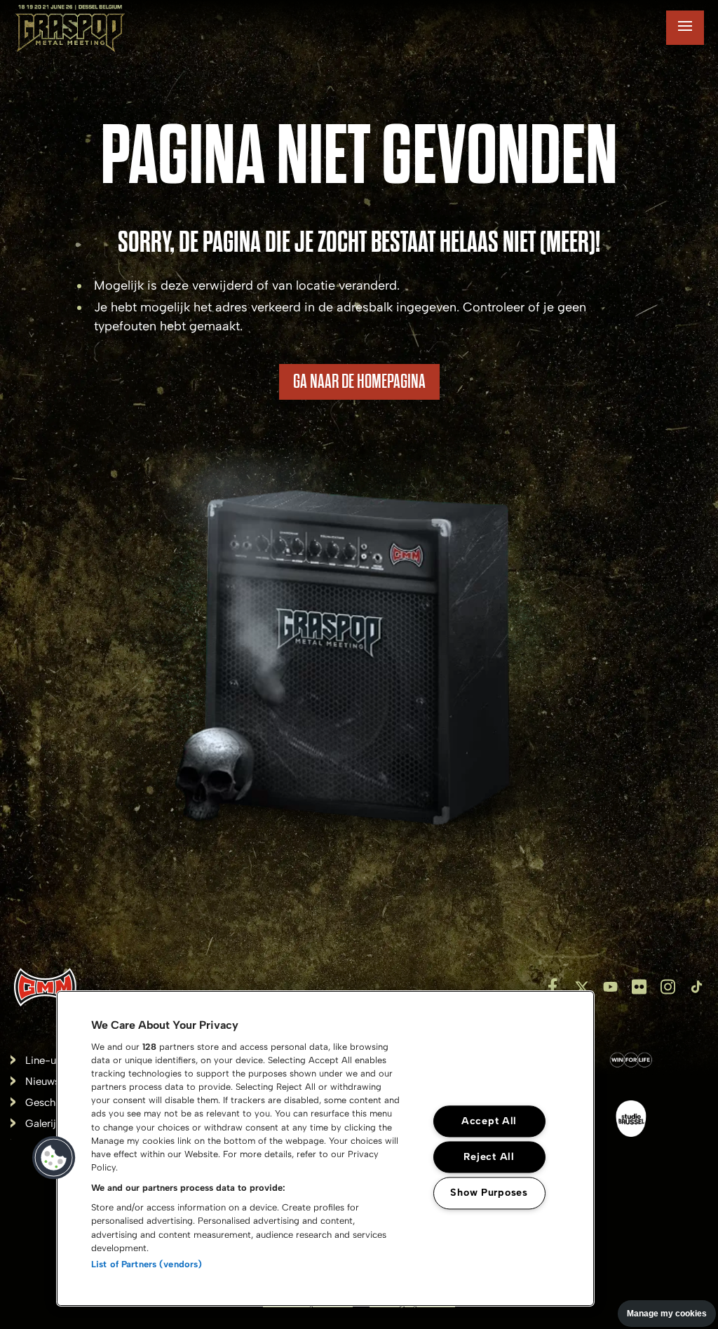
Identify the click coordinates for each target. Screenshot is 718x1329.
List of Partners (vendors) (146, 1264)
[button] (54, 1157)
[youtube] (610, 986)
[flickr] (639, 986)
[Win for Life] (631, 1062)
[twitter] (581, 986)
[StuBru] (631, 1121)
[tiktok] (696, 986)
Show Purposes (488, 1193)
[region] (325, 1148)
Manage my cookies (667, 1313)
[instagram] (668, 986)
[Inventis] (45, 987)
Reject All (488, 1157)
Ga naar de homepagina (359, 381)
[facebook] (553, 986)
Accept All (489, 1121)
